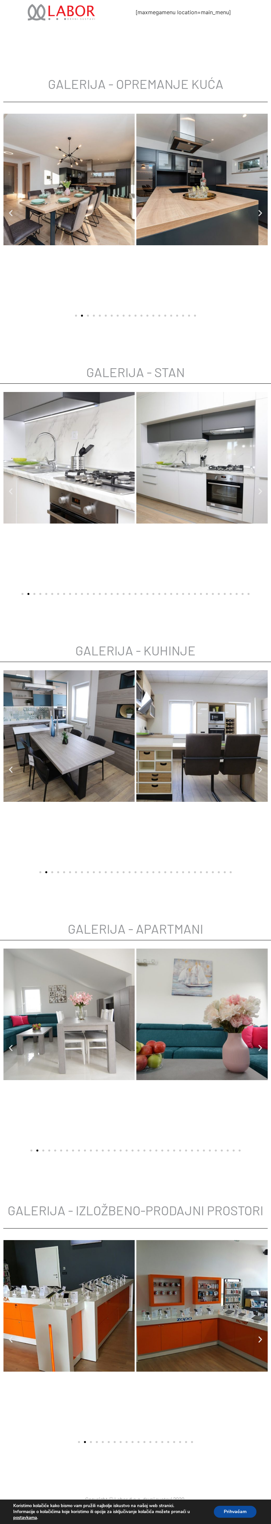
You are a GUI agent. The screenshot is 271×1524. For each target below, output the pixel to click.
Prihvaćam (235, 1511)
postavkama (25, 1518)
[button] (11, 213)
